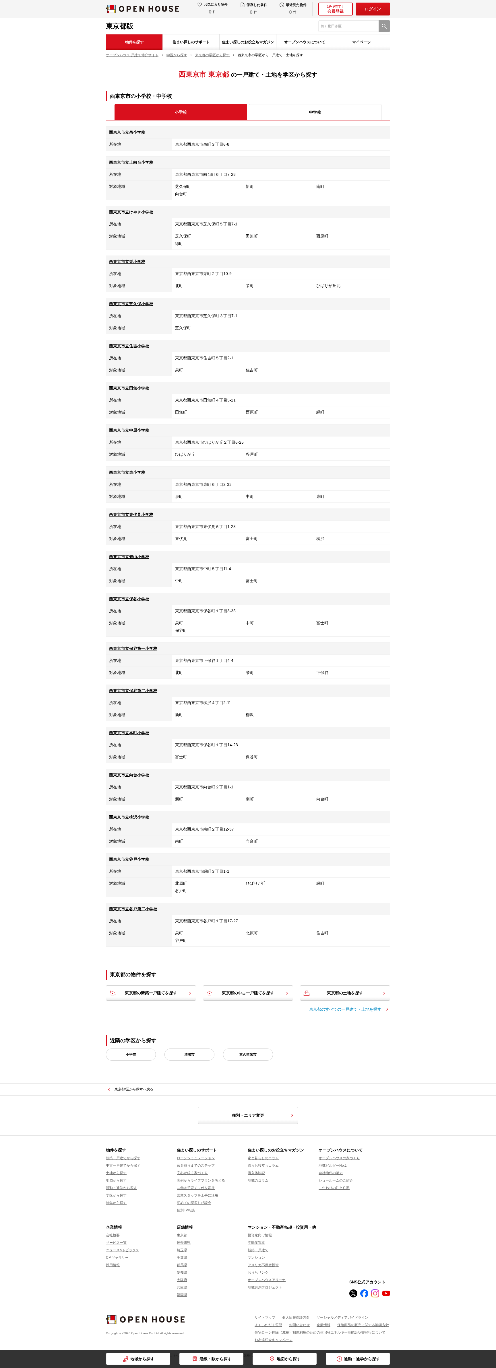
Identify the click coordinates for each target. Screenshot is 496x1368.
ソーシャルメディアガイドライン (342, 1318)
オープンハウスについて (304, 42)
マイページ (361, 42)
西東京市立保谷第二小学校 (133, 690)
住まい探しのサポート (191, 42)
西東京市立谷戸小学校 (129, 859)
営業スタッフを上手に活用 (197, 1195)
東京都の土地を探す (345, 993)
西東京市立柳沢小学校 (129, 817)
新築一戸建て (258, 1250)
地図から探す (116, 1180)
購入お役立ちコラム (263, 1166)
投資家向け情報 (260, 1235)
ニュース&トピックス (122, 1250)
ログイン (373, 9)
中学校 (315, 112)
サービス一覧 (116, 1243)
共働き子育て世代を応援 (196, 1188)
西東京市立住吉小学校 (129, 346)
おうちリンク (258, 1272)
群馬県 (182, 1265)
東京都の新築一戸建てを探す (151, 993)
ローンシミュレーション (196, 1158)
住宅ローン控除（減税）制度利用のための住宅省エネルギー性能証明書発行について (320, 1332)
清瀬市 (189, 1055)
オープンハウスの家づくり (339, 1158)
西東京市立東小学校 (127, 472)
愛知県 (182, 1272)
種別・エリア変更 (248, 1115)
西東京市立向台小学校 (129, 775)
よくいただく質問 (268, 1325)
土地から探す (116, 1173)
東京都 (182, 1235)
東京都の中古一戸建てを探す (248, 993)
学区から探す (116, 1195)
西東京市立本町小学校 (129, 732)
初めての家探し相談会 (194, 1203)
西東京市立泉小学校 (127, 132)
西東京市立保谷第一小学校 (133, 648)
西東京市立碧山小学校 (129, 556)
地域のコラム (258, 1180)
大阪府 (182, 1280)
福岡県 (182, 1295)
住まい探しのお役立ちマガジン (248, 42)
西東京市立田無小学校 (129, 388)
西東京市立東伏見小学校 (131, 514)
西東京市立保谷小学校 (129, 599)
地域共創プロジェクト (265, 1287)
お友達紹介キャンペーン (273, 1340)
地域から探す (142, 1359)
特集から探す (116, 1203)
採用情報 (113, 1265)
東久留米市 (248, 1055)
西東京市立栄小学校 (127, 261)
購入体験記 (256, 1173)
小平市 (131, 1055)
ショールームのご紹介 (336, 1180)
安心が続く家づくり (192, 1173)
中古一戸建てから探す (123, 1166)
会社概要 (113, 1235)
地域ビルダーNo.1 (333, 1166)
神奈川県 (184, 1243)
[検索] (384, 26)
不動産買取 (256, 1243)
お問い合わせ (299, 1325)
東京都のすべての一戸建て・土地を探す (345, 1009)
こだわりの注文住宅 (334, 1188)
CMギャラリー (117, 1258)
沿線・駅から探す (215, 1359)
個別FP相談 (186, 1210)
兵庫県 (182, 1287)
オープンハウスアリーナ (267, 1280)
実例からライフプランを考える (201, 1180)
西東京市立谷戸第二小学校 (133, 909)
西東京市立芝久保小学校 (131, 303)
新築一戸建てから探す (123, 1158)
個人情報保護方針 (296, 1318)
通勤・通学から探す (121, 1188)
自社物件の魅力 (331, 1173)
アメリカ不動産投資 (263, 1265)
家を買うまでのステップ (196, 1166)
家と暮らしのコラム (263, 1158)
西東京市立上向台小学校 (131, 162)
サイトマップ (265, 1318)
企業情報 (114, 1227)
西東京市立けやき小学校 (131, 212)
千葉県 (182, 1258)
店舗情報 (185, 1227)
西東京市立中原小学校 (129, 430)
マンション (256, 1258)
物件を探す (134, 42)
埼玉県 (182, 1250)
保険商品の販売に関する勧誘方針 (363, 1325)
